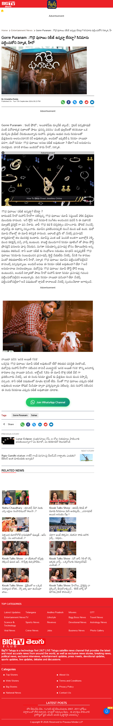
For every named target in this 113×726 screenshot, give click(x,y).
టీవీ (45, 10)
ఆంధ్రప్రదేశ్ (29, 10)
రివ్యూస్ (59, 10)
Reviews (51, 622)
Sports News (32, 622)
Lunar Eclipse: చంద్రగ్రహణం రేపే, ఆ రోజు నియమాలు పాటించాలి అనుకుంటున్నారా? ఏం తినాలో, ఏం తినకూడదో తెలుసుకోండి (47, 440)
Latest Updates (12, 612)
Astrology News (98, 622)
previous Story (10, 434)
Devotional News (77, 622)
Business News (77, 630)
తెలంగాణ (19, 10)
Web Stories (12, 680)
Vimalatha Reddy (11, 99)
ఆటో (71, 10)
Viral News (9, 630)
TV (27, 617)
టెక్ (65, 10)
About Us (64, 674)
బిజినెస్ (101, 10)
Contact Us (65, 692)
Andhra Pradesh (55, 612)
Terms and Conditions (70, 680)
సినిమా (39, 10)
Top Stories (12, 674)
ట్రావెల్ (93, 10)
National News (13, 692)
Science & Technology (10, 624)
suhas (34, 415)
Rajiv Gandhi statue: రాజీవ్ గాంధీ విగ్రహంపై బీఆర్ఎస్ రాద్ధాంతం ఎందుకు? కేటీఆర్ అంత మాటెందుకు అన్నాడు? (38, 457)
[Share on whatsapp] (63, 102)
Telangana (31, 612)
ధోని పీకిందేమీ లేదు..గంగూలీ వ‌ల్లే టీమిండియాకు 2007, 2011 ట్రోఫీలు (56, 709)
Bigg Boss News (77, 617)
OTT (92, 612)
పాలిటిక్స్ (9, 10)
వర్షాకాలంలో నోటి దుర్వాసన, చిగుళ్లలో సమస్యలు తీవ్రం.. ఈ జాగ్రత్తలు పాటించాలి (56, 711)
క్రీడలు (77, 10)
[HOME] (2, 11)
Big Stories (11, 686)
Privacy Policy (66, 686)
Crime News (32, 630)
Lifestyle (51, 617)
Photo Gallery (97, 630)
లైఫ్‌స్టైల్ (85, 10)
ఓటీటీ (51, 10)
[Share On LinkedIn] (81, 102)
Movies (72, 612)
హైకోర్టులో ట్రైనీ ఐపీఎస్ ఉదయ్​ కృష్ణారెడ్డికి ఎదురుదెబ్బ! (56, 714)
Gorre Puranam (20, 415)
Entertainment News (14, 617)
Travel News (96, 617)
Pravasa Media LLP (73, 722)
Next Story (87, 451)
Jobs (49, 630)
